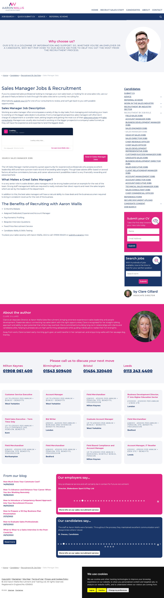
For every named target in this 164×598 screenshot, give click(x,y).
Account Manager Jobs (138, 119)
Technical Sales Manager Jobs (142, 186)
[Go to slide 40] (105, 546)
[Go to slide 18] (120, 500)
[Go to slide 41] (108, 546)
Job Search (8, 17)
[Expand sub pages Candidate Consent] (161, 204)
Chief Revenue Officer (137, 142)
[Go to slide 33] (144, 544)
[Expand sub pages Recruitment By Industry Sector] (161, 107)
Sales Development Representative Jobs (137, 149)
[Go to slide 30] (136, 544)
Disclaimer (16, 579)
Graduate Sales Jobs (137, 158)
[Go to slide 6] (87, 500)
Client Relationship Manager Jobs (141, 171)
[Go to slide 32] (141, 544)
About (146, 10)
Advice (41, 17)
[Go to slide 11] (101, 500)
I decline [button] (101, 590)
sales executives (91, 118)
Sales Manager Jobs (136, 132)
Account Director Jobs (138, 180)
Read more (10, 542)
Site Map (26, 579)
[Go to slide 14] (109, 500)
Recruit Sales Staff (112, 10)
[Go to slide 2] (77, 500)
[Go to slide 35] (149, 544)
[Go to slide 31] (138, 544)
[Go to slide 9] (96, 500)
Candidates (133, 10)
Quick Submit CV (26, 17)
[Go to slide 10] (98, 500)
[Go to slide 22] (130, 500)
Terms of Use (37, 579)
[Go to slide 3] (79, 500)
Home (94, 10)
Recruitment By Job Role (137, 113)
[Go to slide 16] (114, 500)
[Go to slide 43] (113, 546)
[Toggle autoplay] (158, 501)
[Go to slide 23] (133, 500)
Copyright (6, 579)
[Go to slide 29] (133, 544)
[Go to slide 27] (144, 500)
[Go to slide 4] (82, 500)
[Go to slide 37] (154, 544)
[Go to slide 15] (112, 500)
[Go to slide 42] (110, 546)
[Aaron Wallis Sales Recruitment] (13, 6)
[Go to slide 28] (130, 544)
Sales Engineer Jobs (136, 128)
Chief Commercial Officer (140, 193)
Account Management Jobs (140, 176)
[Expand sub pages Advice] (161, 97)
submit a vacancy (76, 235)
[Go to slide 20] (125, 500)
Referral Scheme (58, 17)
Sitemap (11, 590)
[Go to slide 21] (128, 500)
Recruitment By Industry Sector (137, 108)
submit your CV (21, 101)
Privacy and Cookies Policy (56, 579)
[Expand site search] (160, 16)
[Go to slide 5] (85, 500)
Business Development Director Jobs (143, 162)
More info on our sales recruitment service (79, 510)
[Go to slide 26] (141, 500)
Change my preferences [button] (118, 590)
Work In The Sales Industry (139, 103)
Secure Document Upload (138, 200)
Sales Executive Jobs (137, 167)
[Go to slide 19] (122, 500)
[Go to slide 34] (146, 544)
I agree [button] (91, 590)
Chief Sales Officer (136, 145)
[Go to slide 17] (117, 500)
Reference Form (133, 197)
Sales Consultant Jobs (138, 190)
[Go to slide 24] (136, 500)
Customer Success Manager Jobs (143, 154)
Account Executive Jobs (139, 183)
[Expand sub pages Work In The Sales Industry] (161, 103)
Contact (157, 10)
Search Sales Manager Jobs (95, 158)
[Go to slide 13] (106, 500)
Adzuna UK (10, 148)
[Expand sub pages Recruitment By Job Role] (161, 113)
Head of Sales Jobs (136, 135)
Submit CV (129, 93)
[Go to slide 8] (93, 500)
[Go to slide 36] (152, 544)
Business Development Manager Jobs (143, 123)
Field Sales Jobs (134, 116)
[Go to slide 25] (138, 500)
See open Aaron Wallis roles (60, 148)
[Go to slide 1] (74, 500)
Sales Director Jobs (136, 138)
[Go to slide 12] (104, 500)
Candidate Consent (134, 204)
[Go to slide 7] (90, 500)
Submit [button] (143, 281)
